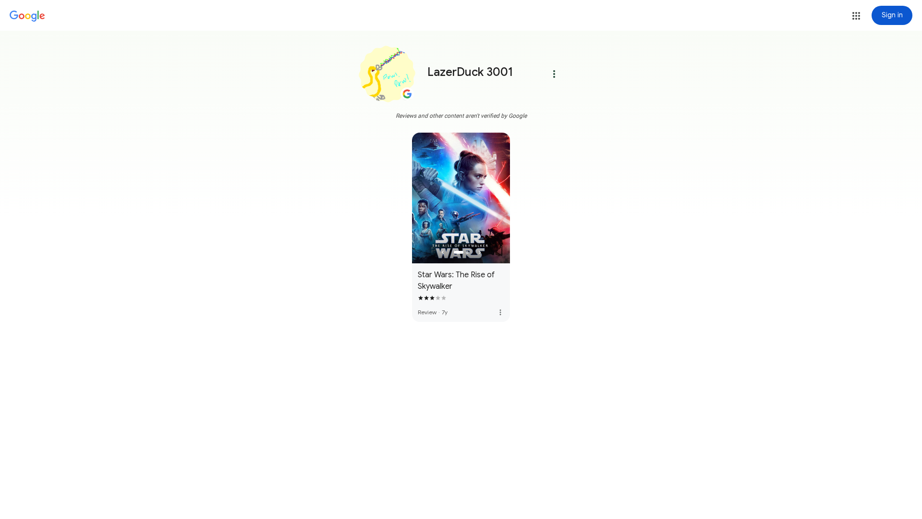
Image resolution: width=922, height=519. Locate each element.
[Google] (27, 16)
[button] (856, 15)
